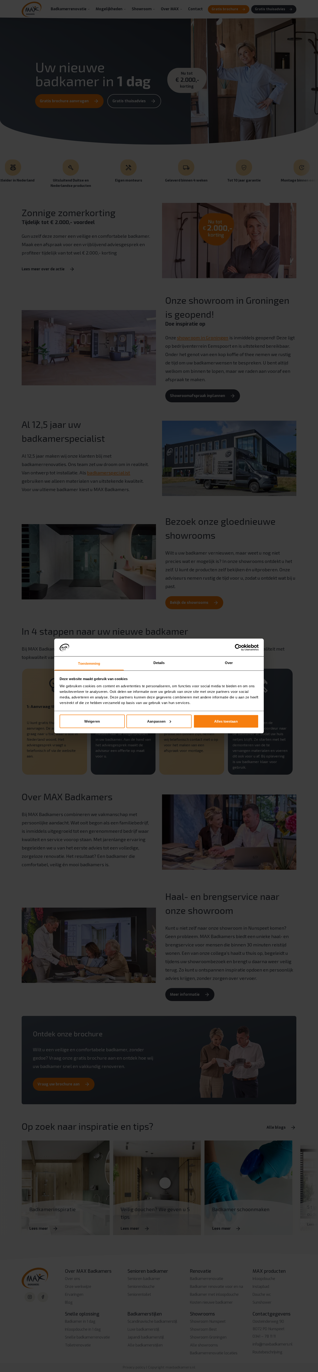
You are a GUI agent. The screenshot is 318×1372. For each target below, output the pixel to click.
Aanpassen (156, 721)
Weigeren (92, 721)
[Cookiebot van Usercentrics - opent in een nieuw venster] (238, 647)
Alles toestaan (225, 721)
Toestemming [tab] (89, 663)
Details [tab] (159, 663)
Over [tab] (229, 663)
